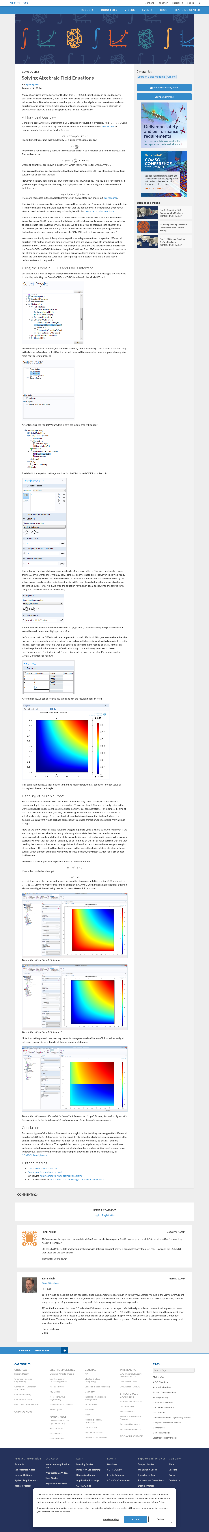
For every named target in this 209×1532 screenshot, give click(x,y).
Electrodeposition (23, 1399)
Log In (190, 3)
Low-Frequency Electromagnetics (58, 1380)
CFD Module (159, 1412)
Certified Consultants (163, 1407)
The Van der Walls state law (42, 1168)
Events (147, 10)
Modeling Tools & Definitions (93, 1421)
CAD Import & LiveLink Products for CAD (131, 1375)
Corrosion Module (161, 1432)
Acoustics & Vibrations (131, 1401)
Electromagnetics (62, 1370)
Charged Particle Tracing (62, 1373)
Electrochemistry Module (165, 1437)
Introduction (91, 1404)
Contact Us (174, 1480)
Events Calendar (115, 1474)
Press (172, 1474)
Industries (109, 10)
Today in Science (131, 1436)
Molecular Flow (57, 1438)
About (172, 1464)
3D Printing (158, 1377)
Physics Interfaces (94, 1432)
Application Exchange (87, 1480)
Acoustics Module (162, 1387)
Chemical (20, 1370)
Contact (163, 3)
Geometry (90, 1391)
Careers (173, 1469)
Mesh (87, 1414)
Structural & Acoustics (129, 1395)
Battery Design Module (164, 1392)
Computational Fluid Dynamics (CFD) (59, 1422)
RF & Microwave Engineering (57, 1398)
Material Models (128, 1411)
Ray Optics (55, 1391)
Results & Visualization (96, 1437)
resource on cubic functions (99, 211)
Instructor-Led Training (88, 1469)
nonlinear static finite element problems (61, 1175)
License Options (23, 1474)
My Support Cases (147, 1469)
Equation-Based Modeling (151, 76)
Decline (160, 1519)
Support (150, 3)
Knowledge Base (147, 1474)
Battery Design (21, 1373)
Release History (23, 1485)
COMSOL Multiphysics (34, 1155)
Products (86, 10)
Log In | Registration (104, 1215)
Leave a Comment (164, 96)
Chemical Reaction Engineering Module (172, 1417)
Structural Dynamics (130, 1424)
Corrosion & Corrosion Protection (25, 1388)
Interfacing (128, 1370)
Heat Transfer (56, 1428)
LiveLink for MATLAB (130, 1386)
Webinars (112, 1464)
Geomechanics (127, 1406)
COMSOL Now (23, 1411)
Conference (159, 1427)
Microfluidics (56, 1433)
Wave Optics (56, 1409)
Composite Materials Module (167, 1422)
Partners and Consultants (151, 1480)
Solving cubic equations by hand (45, 1172)
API (86, 1373)
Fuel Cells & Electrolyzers (26, 1404)
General (171, 76)
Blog (164, 10)
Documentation (146, 1485)
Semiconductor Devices (61, 1404)
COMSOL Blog (30, 71)
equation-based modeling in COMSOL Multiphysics (78, 1179)
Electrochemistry (22, 1394)
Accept (135, 1519)
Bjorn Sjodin (32, 84)
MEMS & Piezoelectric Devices (130, 1417)
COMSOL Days (115, 1469)
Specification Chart (25, 1469)
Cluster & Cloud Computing (92, 1380)
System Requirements (26, 1480)
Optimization (91, 1427)
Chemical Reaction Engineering (23, 1380)
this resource (110, 197)
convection (108, 126)
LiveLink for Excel (128, 1381)
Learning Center (187, 10)
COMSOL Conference (118, 1480)
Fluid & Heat (58, 1416)
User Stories (51, 1478)
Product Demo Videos (57, 1472)
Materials (89, 1409)
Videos (130, 10)
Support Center (146, 1464)
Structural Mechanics (130, 1429)
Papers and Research (56, 1483)
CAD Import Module (163, 1402)
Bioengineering (160, 1397)
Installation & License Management (95, 1398)
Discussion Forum (85, 1474)
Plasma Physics (57, 1386)
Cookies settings (111, 1519)
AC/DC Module (160, 1382)
